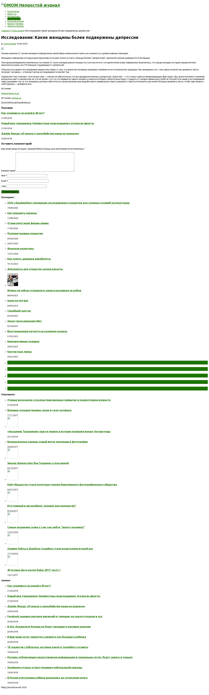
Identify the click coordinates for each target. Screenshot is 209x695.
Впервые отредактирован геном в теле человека (39, 410)
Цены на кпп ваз (17, 300)
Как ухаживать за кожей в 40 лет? (23, 113)
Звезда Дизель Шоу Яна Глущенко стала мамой (38, 463)
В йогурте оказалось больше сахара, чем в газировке (49, 382)
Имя (3, 175)
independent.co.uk (10, 93)
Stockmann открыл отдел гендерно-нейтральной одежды (44, 667)
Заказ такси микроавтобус (24, 321)
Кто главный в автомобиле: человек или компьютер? (41, 505)
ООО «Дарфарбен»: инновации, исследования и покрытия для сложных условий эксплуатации (68, 202)
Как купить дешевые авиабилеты (29, 258)
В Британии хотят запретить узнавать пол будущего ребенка (46, 637)
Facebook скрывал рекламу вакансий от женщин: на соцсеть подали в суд (54, 616)
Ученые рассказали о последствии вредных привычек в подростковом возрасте (59, 400)
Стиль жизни (14, 19)
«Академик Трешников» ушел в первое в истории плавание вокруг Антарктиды (58, 431)
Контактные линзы (19, 351)
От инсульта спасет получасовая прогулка (41, 362)
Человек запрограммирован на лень (36, 388)
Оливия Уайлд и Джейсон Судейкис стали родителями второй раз (50, 548)
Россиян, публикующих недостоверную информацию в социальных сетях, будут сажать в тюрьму (70, 657)
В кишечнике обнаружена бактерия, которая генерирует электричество (64, 375)
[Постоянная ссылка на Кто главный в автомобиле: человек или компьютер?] (12, 501)
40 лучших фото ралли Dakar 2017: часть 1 (34, 570)
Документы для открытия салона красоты (35, 269)
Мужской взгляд (15, 21)
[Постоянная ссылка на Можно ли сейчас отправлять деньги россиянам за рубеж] (12, 285)
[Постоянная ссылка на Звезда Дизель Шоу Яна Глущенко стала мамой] (12, 458)
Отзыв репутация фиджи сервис (28, 223)
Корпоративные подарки (23, 341)
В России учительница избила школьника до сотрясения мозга (47, 677)
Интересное (13, 16)
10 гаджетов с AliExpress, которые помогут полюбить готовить (47, 647)
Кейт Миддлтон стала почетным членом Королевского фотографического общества (62, 484)
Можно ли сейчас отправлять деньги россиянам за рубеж (44, 290)
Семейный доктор (19, 310)
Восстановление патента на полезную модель (37, 331)
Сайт (3, 186)
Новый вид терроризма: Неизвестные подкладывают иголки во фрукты (47, 123)
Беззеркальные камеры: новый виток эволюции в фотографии (47, 441)
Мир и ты (12, 14)
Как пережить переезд (22, 213)
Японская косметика (20, 248)
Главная (5, 31)
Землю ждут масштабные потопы (34, 369)
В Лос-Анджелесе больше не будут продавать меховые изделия (49, 626)
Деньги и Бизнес (15, 26)
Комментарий (8, 170)
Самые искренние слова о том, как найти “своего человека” (46, 527)
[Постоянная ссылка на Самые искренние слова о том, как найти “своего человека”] (12, 522)
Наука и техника (15, 23)
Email (3, 181)
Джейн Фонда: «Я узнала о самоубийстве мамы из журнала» (40, 133)
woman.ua (16, 98)
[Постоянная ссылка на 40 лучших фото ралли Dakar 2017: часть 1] (12, 565)
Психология (13, 11)
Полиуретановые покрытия (25, 233)
